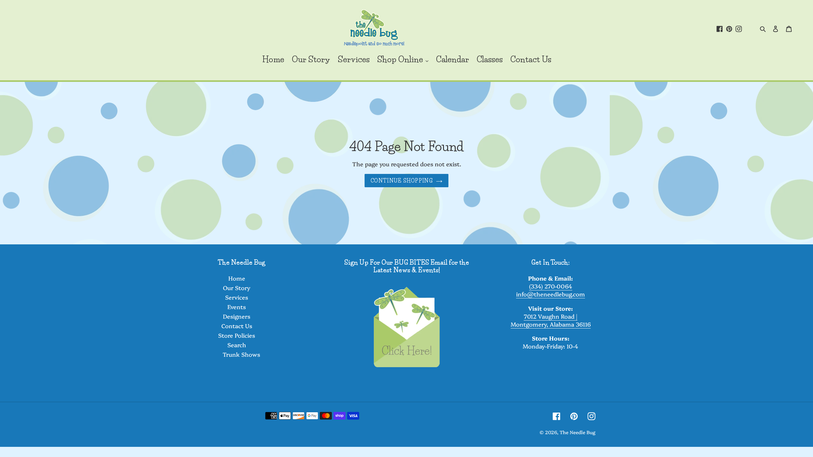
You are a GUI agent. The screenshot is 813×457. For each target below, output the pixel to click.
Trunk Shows (241, 354)
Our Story (236, 288)
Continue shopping (402, 180)
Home (236, 278)
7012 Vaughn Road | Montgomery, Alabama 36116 (551, 320)
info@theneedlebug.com (550, 294)
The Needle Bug (577, 432)
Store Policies (236, 335)
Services (236, 297)
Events (236, 307)
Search (236, 345)
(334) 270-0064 (550, 286)
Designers (236, 316)
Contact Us (236, 326)
